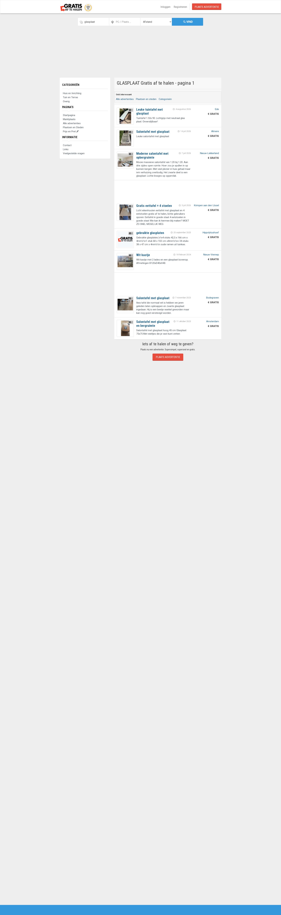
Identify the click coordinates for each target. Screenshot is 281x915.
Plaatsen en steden (146, 99)
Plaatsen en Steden (73, 127)
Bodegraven (212, 297)
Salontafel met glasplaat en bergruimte (152, 324)
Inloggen (165, 6)
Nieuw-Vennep (211, 254)
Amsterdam (212, 321)
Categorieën (70, 84)
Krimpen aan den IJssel (206, 205)
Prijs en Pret (69, 131)
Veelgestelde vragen (74, 153)
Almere (215, 131)
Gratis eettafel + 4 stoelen (154, 206)
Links (65, 149)
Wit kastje (143, 255)
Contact (67, 145)
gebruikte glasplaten (150, 233)
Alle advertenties (72, 123)
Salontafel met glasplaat (152, 132)
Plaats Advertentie (207, 6)
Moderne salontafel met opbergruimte (152, 155)
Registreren (180, 6)
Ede (217, 109)
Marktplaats (69, 119)
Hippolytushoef (211, 232)
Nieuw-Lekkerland (209, 153)
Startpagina (69, 115)
